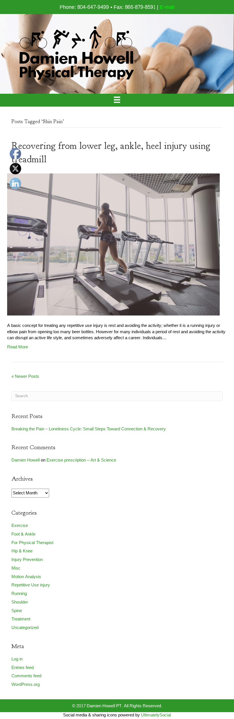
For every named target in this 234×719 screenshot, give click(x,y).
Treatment (20, 619)
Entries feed (22, 668)
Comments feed (26, 676)
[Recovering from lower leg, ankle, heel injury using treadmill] (113, 246)
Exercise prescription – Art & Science (81, 460)
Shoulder (19, 602)
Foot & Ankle (23, 534)
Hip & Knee (22, 551)
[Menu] (117, 100)
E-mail (167, 7)
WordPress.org (25, 684)
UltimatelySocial (156, 715)
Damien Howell (25, 460)
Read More (17, 347)
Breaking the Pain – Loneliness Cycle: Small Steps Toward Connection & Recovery (88, 429)
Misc (16, 568)
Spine (16, 611)
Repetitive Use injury (30, 585)
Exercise (19, 526)
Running (19, 594)
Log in (17, 659)
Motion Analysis (26, 577)
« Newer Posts (25, 376)
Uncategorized (25, 628)
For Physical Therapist (32, 543)
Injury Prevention (27, 560)
